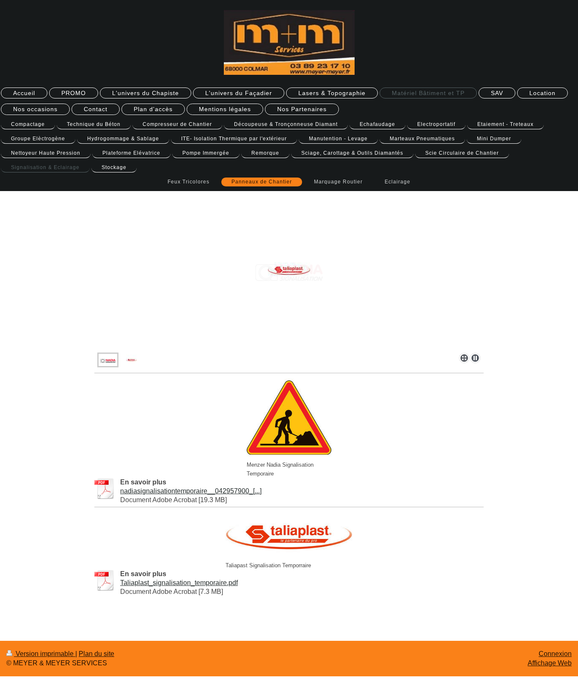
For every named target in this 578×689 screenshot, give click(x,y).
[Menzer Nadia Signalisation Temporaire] (289, 417)
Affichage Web (550, 663)
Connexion (555, 653)
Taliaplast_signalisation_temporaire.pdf (179, 582)
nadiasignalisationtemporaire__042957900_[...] (190, 491)
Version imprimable (44, 653)
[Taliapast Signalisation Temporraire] (289, 534)
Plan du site (96, 653)
